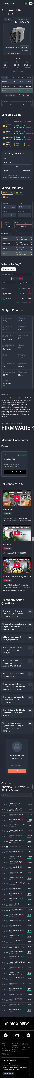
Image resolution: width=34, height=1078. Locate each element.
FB (7, 197)
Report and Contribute (15, 1046)
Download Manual (15, 472)
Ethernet (21, 375)
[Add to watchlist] (5, 19)
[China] (21, 278)
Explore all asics (28, 786)
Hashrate (5, 203)
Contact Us (15, 1043)
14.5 (20, 329)
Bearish (25, 104)
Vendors (4, 1048)
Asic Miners (5, 1043)
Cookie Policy (26, 1049)
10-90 (21, 366)
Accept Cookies (8, 1073)
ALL (13, 278)
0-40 (5, 366)
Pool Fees (21, 211)
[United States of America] (17, 278)
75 (20, 348)
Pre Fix (5, 211)
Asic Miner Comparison (5, 1053)
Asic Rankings (6, 1050)
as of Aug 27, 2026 (24, 50)
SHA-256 (21, 338)
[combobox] (8, 162)
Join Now (17, 771)
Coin (4, 158)
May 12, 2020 (7, 339)
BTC (7, 192)
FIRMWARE (16, 427)
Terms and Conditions (25, 1043)
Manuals (4, 446)
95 (5, 321)
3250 (20, 321)
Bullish (10, 104)
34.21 (5, 329)
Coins (3, 1045)
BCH (20, 192)
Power (20, 203)
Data (3, 1057)
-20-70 (5, 375)
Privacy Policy (26, 1047)
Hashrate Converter (15, 1050)
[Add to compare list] (9, 19)
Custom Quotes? (10, 269)
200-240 (21, 358)
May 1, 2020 (6, 349)
